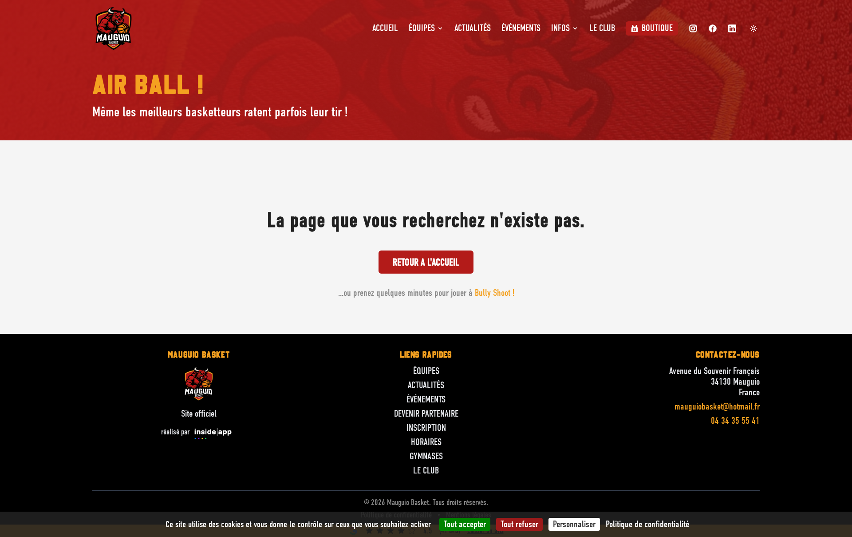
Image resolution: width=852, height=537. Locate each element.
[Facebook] (712, 28)
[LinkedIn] (732, 28)
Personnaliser (574, 524)
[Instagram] (693, 28)
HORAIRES (426, 442)
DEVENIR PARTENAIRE (426, 413)
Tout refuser (519, 524)
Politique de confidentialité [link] (647, 524)
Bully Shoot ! (494, 292)
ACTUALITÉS (472, 28)
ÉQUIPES (422, 28)
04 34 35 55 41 (735, 420)
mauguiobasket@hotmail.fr (717, 406)
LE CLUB (602, 28)
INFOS (560, 28)
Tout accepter (465, 524)
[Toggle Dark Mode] (753, 28)
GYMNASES (426, 456)
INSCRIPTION (426, 428)
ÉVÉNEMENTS (520, 28)
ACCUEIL (385, 28)
